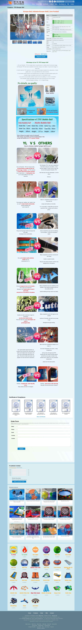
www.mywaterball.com (39, 618)
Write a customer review (19, 481)
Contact (72, 4)
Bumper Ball (54, 624)
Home (33, 4)
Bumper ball (54, 615)
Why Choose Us (62, 4)
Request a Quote (60, 1)
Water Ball (44, 624)
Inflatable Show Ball (32, 626)
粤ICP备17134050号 (41, 628)
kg (53, 34)
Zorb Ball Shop (47, 625)
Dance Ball (39, 626)
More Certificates (41, 416)
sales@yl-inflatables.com (26, 618)
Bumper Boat (34, 625)
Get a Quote (47, 626)
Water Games (28, 624)
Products (52, 4)
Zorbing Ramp (40, 625)
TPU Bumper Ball (19, 7)
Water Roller (39, 624)
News (56, 4)
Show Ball (49, 624)
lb (53, 36)
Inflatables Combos (47, 615)
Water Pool (34, 624)
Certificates (45, 4)
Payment (52, 626)
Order (41, 613)
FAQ (68, 4)
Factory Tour (39, 4)
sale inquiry (44, 54)
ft (53, 22)
